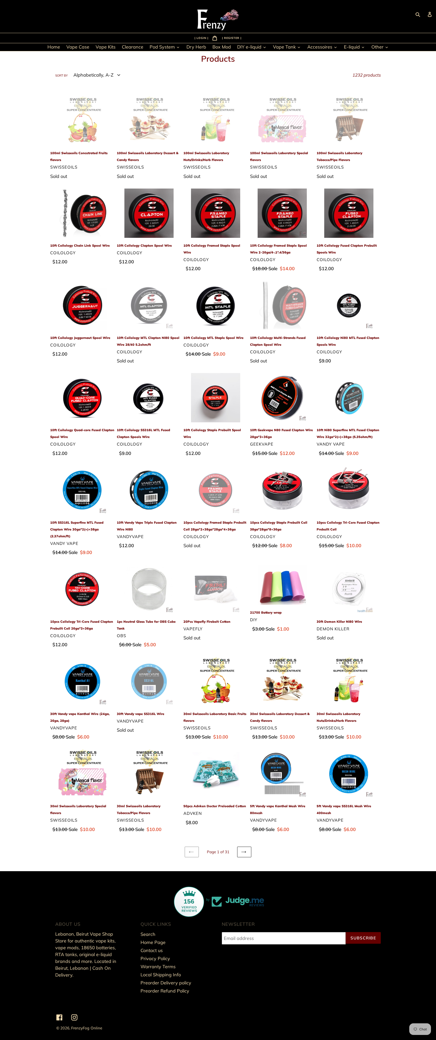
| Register (231, 37)
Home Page (153, 942)
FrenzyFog (80, 1028)
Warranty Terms (158, 966)
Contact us (152, 950)
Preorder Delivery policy (166, 983)
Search (148, 934)
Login (202, 37)
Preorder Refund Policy (165, 991)
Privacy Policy (155, 958)
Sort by (61, 75)
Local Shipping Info (161, 975)
